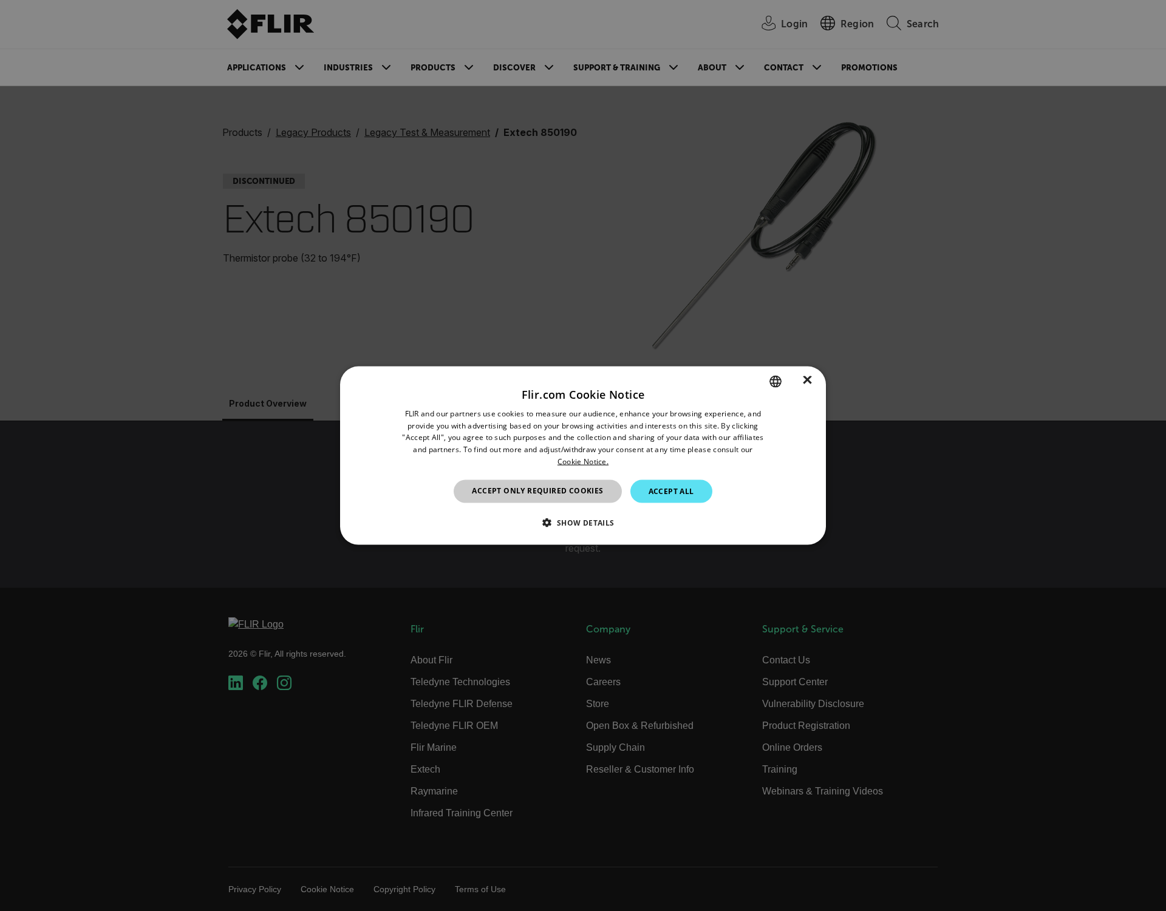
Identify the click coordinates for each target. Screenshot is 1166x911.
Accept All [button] (671, 491)
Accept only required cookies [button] (537, 490)
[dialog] (583, 455)
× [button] (807, 380)
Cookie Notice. (583, 461)
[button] (582, 522)
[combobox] (775, 381)
